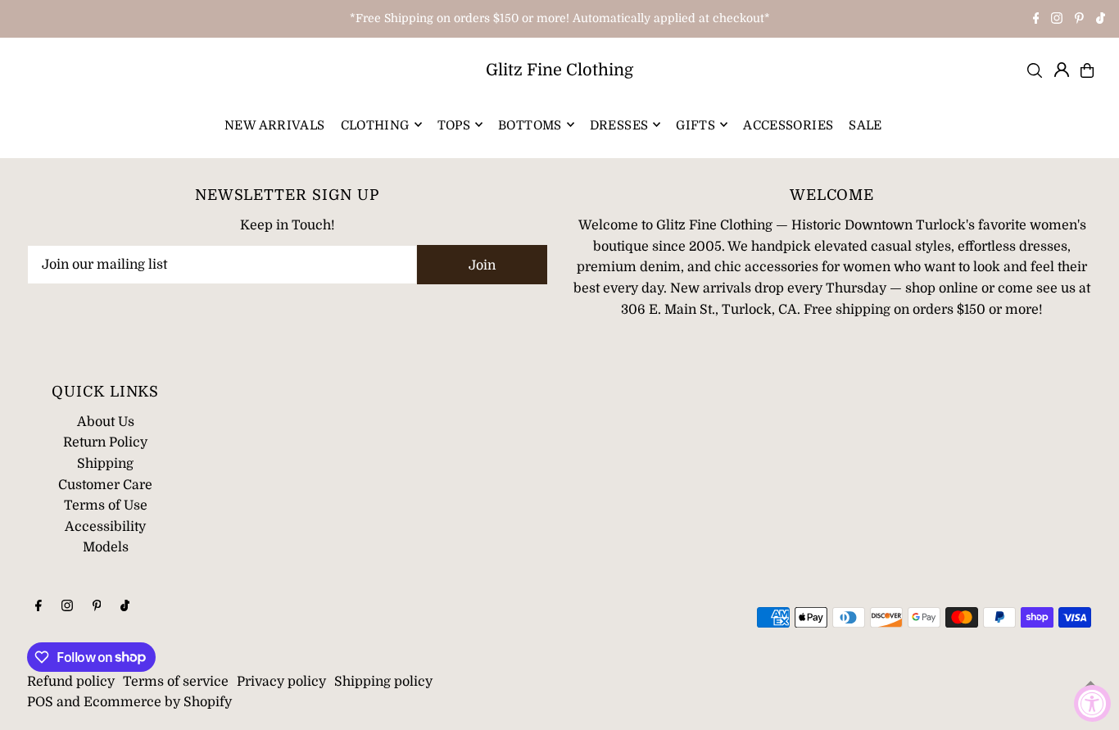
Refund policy (71, 681)
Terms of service (176, 681)
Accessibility (105, 526)
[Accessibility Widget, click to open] (1092, 703)
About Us (105, 422)
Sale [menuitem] (865, 124)
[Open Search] (1034, 70)
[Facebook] (1036, 19)
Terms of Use (105, 505)
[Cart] (1087, 70)
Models (106, 547)
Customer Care (105, 485)
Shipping (105, 463)
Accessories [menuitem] (788, 124)
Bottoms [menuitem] (530, 124)
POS (40, 702)
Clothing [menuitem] (375, 124)
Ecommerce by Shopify (158, 702)
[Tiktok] (1100, 19)
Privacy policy (281, 681)
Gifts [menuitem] (695, 124)
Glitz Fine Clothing (559, 70)
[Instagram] (1056, 19)
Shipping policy (383, 681)
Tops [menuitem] (454, 124)
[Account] (1061, 69)
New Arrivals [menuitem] (274, 124)
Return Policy (105, 442)
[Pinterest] (1079, 19)
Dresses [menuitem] (619, 124)
